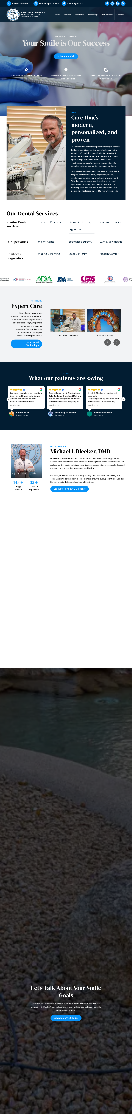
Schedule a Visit (66, 56)
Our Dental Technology (32, 344)
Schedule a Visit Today (66, 1018)
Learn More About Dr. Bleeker (70, 488)
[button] (9, 399)
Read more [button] (16, 405)
